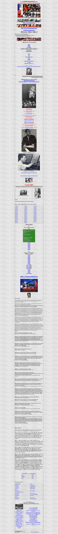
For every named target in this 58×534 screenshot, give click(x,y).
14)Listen (25, 210)
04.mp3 (29, 245)
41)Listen (25, 220)
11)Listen (25, 209)
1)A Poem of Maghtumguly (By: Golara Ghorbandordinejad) (24, 201)
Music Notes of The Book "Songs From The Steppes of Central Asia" (29, 66)
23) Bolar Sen (32, 497)
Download (30, 109)
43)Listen (16, 221)
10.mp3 (29, 263)
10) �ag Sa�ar (32, 488)
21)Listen (35, 212)
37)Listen (16, 219)
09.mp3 (29, 262)
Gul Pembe (23, 476)
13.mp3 (27, 267)
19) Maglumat (17, 495)
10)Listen (16, 209)
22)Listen (16, 213)
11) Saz (16, 489)
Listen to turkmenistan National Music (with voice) (29, 172)
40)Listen (16, 220)
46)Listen (16, 222)
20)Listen (25, 212)
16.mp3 (29, 270)
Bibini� (29, 62)
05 (37, 48)
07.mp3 (29, 248)
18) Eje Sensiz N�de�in (34, 494)
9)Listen (35, 208)
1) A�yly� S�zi (18, 483)
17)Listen (25, 211)
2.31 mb (33, 477)
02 (31, 51)
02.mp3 (29, 243)
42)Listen (35, 220)
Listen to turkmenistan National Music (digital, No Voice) (29, 175)
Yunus (22, 477)
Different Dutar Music (29, 56)
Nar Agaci (23, 475)
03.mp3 (29, 244)
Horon (22, 478)
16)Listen (16, 211)
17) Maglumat (17, 494)
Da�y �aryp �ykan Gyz (29, 63)
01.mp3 (29, 242)
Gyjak (29, 44)
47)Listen (25, 222)
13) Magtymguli (32, 490)
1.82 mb (33, 475)
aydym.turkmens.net (29, 30)
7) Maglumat (17, 487)
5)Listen (25, 207)
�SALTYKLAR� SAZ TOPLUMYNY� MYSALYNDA (29, 81)
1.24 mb (33, 478)
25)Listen (16, 214)
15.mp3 (29, 269)
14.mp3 (27, 268)
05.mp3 (29, 246)
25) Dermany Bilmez (33, 498)
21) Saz (16, 496)
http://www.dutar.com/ (29, 22)
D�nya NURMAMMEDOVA (29, 276)
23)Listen (25, 213)
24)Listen (35, 213)
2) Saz (31, 483)
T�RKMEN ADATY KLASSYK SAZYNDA (29, 79)
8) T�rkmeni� (32, 487)
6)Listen (35, 207)
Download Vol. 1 (31, 119)
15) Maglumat (17, 493)
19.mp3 (27, 273)
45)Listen (35, 221)
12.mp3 (27, 266)
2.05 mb (33, 474)
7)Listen (16, 208)
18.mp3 (29, 272)
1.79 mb (33, 476)
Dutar (29, 45)
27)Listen (35, 214)
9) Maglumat (17, 488)
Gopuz (29, 46)
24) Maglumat (17, 498)
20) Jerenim (31, 495)
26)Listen (25, 214)
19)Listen (16, 212)
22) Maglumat (17, 497)
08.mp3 (29, 249)
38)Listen (25, 219)
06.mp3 (29, 247)
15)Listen (35, 210)
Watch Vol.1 (26, 119)
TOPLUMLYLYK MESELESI (29, 80)
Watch (27, 109)
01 (20, 48)
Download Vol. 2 (31, 123)
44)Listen (25, 221)
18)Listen (35, 211)
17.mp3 (29, 271)
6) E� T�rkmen (32, 486)
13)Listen (16, 210)
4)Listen (16, 207)
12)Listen (35, 209)
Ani (22, 474)
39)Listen (35, 219)
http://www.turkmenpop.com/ (29, 28)
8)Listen (25, 208)
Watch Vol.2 (26, 123)
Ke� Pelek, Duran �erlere (29, 61)
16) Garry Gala (32, 493)
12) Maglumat (17, 490)
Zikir (29, 54)
